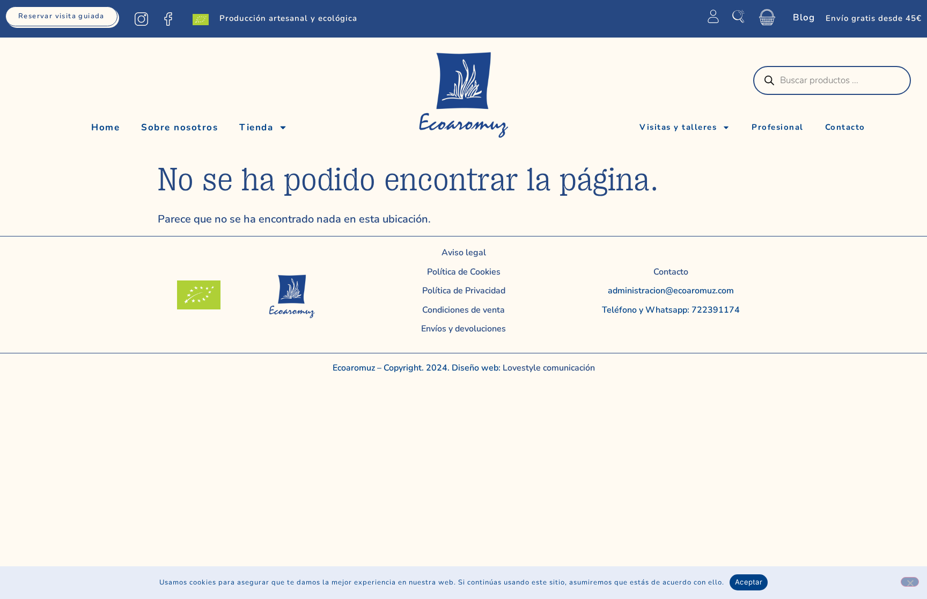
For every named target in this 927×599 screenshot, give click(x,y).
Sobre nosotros (179, 127)
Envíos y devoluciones (463, 329)
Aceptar (748, 582)
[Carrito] (767, 17)
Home (105, 127)
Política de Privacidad (463, 291)
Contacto (845, 127)
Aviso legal (464, 252)
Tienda (256, 127)
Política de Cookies (464, 272)
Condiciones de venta (463, 310)
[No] (910, 582)
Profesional (778, 127)
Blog (804, 17)
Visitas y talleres (678, 127)
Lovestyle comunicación (548, 368)
